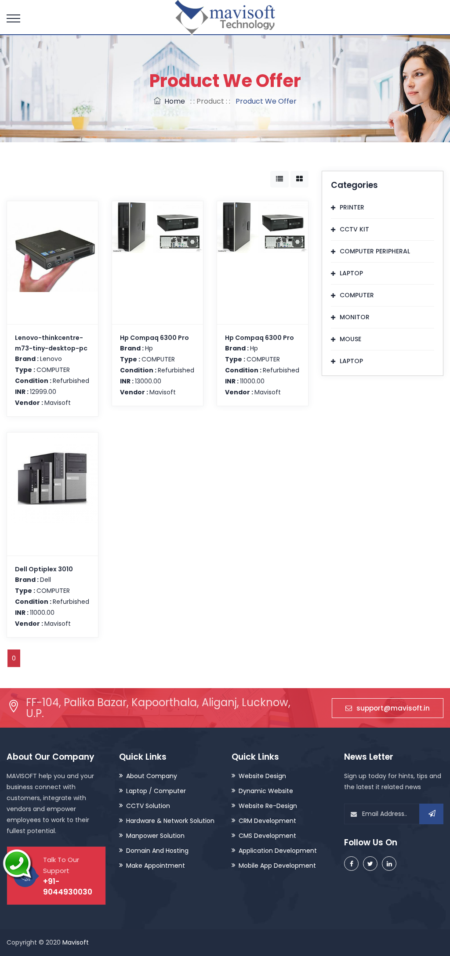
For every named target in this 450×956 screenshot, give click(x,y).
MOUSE (350, 339)
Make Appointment (155, 865)
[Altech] (225, 18)
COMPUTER (357, 295)
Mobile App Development (277, 865)
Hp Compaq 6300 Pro (154, 337)
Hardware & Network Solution (170, 820)
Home (173, 101)
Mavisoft (75, 942)
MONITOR (355, 317)
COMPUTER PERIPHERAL (375, 251)
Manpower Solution (155, 835)
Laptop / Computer (156, 790)
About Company (151, 776)
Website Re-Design (268, 805)
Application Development (278, 850)
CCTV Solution (148, 805)
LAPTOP (351, 273)
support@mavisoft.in (393, 708)
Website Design (262, 776)
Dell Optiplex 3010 (44, 569)
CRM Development (267, 820)
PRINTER (352, 207)
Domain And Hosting (157, 850)
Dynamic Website (266, 790)
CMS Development (267, 835)
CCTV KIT (354, 229)
